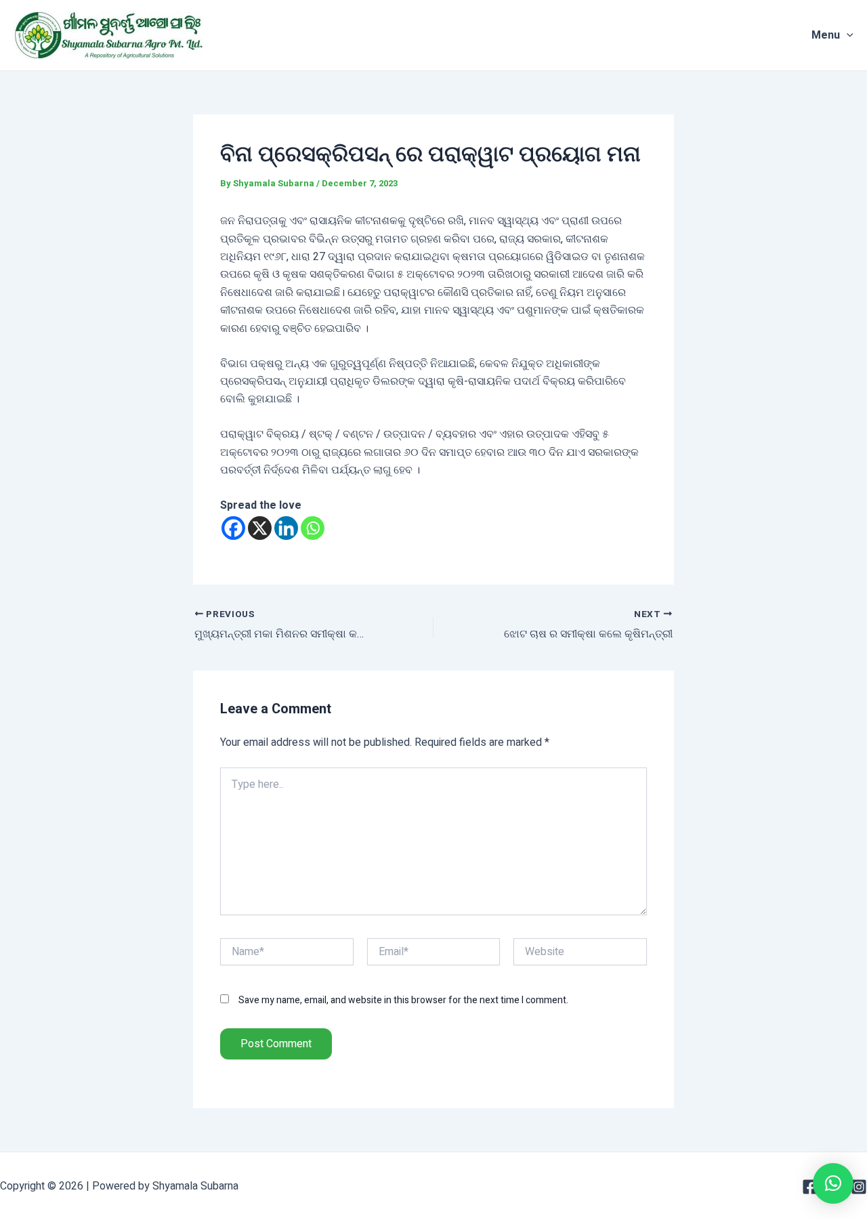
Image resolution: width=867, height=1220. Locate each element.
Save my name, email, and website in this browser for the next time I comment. (403, 1000)
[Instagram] (859, 1187)
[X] (260, 528)
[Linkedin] (286, 528)
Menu (825, 35)
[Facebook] (233, 528)
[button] (833, 1183)
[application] (846, 35)
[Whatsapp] (312, 528)
